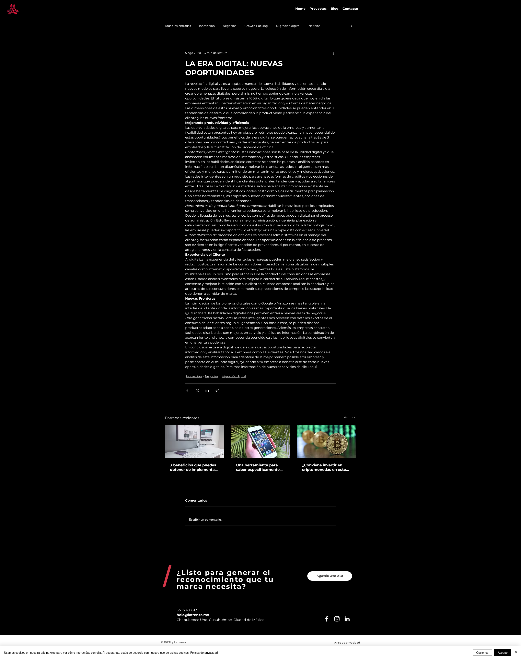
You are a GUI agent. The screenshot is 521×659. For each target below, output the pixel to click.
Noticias (314, 26)
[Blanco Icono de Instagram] (336, 618)
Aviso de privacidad (347, 642)
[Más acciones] (333, 52)
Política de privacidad (204, 652)
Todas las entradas (178, 26)
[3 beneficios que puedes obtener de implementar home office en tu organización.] (194, 441)
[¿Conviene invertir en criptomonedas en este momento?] (326, 441)
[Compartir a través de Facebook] (187, 390)
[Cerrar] (516, 652)
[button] (351, 25)
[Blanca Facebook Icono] (326, 618)
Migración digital (288, 26)
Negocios (229, 26)
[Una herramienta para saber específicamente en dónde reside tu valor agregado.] (260, 441)
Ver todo (350, 417)
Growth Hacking (256, 26)
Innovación (207, 26)
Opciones (482, 652)
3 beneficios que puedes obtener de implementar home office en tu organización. (193, 467)
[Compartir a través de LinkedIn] (207, 390)
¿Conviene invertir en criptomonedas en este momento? (324, 467)
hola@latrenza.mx (193, 615)
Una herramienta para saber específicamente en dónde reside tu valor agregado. (259, 467)
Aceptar (503, 652)
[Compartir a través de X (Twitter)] (197, 390)
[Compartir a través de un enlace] (217, 390)
